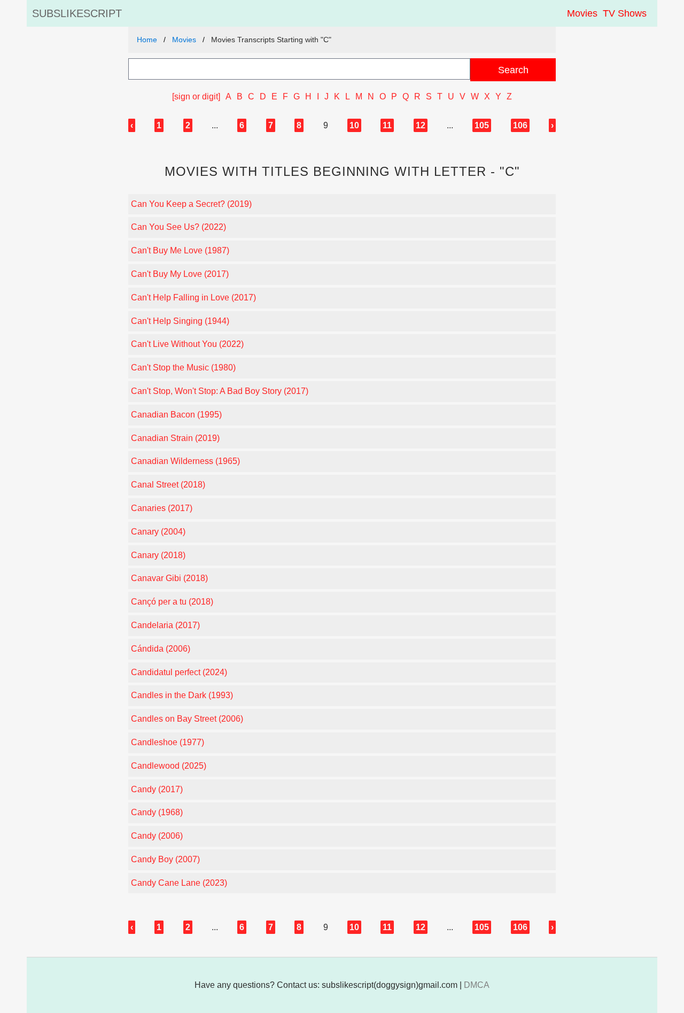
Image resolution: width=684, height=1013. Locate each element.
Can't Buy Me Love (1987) (180, 250)
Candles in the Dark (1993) (182, 695)
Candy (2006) (157, 835)
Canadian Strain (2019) (175, 438)
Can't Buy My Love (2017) (180, 274)
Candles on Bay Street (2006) (187, 718)
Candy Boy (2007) (165, 859)
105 (482, 125)
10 (354, 125)
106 (520, 125)
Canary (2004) (158, 531)
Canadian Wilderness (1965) (185, 461)
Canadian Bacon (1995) (176, 414)
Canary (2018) (158, 555)
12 (420, 125)
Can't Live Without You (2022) (187, 344)
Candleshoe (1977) (167, 742)
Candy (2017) (157, 789)
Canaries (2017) (161, 508)
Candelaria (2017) (165, 625)
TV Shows (625, 13)
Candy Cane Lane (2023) (179, 882)
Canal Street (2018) (168, 484)
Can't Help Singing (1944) (180, 321)
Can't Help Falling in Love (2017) (193, 297)
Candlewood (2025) (168, 765)
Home (147, 39)
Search (513, 69)
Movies (582, 13)
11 (387, 125)
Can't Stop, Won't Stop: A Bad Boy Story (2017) (219, 391)
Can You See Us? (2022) (178, 226)
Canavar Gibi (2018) (169, 578)
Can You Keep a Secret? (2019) (191, 203)
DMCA (476, 984)
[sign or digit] (196, 96)
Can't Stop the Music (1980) (183, 367)
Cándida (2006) (160, 648)
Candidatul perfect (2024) (179, 672)
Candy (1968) (157, 812)
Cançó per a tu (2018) (172, 601)
